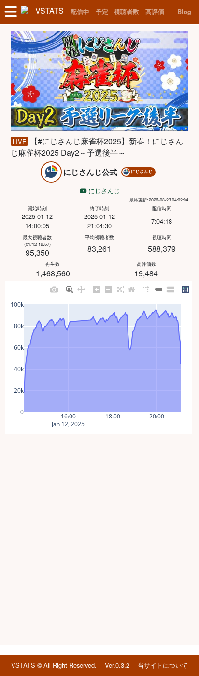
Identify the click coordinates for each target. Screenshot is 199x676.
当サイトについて (163, 665)
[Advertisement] (99, 539)
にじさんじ (103, 190)
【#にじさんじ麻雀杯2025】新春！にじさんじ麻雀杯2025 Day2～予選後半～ (97, 146)
